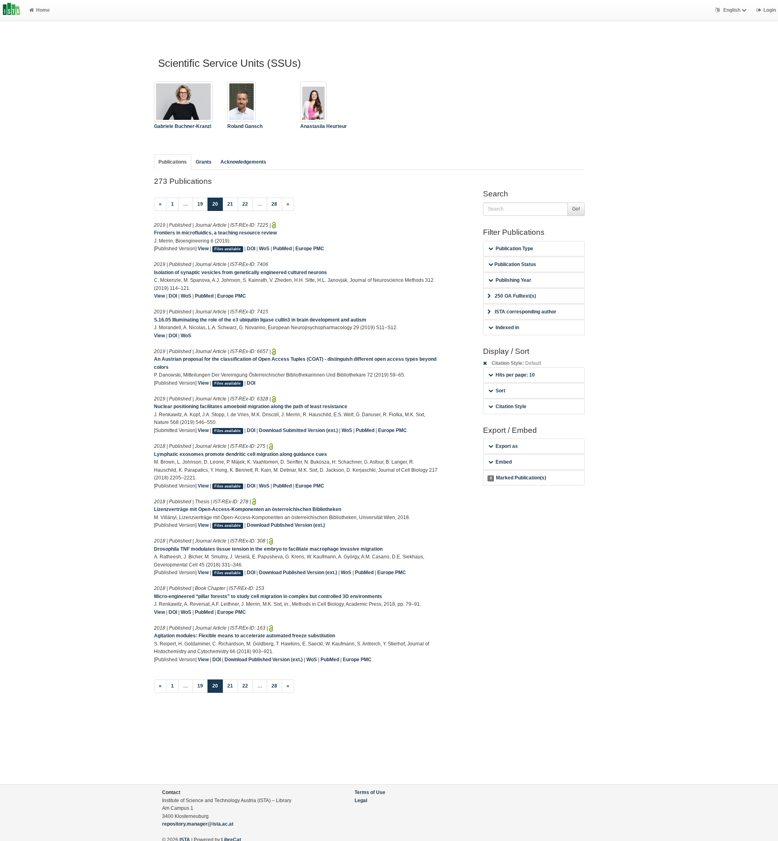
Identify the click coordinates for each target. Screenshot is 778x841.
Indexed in (507, 327)
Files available (227, 249)
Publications (172, 162)
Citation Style (511, 406)
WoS (264, 248)
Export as (507, 446)
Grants (204, 162)
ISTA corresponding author (525, 312)
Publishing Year (513, 280)
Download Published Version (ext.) (286, 525)
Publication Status (514, 264)
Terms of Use (370, 792)
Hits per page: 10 (515, 375)
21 (230, 204)
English (732, 10)
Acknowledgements (243, 162)
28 (274, 204)
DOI (251, 248)
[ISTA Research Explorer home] (11, 10)
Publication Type (514, 248)
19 (200, 204)
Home (43, 10)
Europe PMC (309, 248)
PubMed (282, 248)
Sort (500, 391)
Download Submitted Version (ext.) (298, 430)
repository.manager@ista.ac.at (197, 824)
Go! (576, 209)
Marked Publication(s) (518, 478)
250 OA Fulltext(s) (515, 296)
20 (217, 204)
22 (245, 204)
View (203, 248)
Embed (504, 462)
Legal (361, 800)
